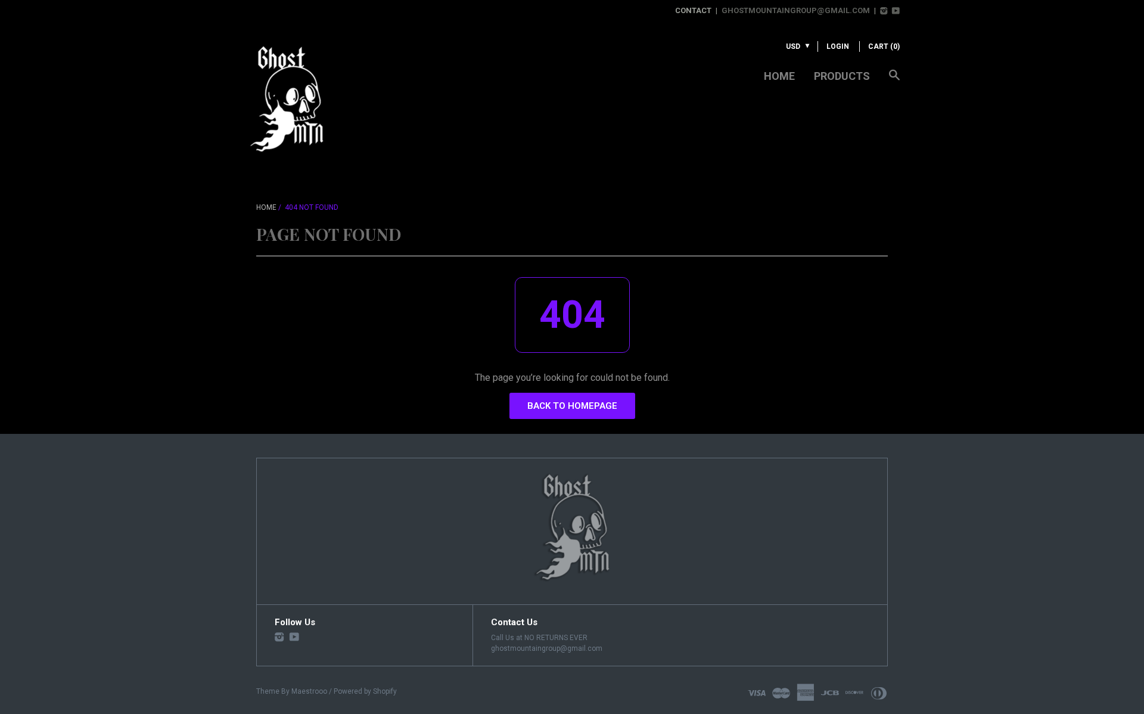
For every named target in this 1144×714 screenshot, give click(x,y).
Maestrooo (309, 691)
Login (837, 46)
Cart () (884, 46)
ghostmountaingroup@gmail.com (796, 10)
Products (842, 76)
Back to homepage (572, 406)
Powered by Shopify (365, 691)
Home (779, 76)
